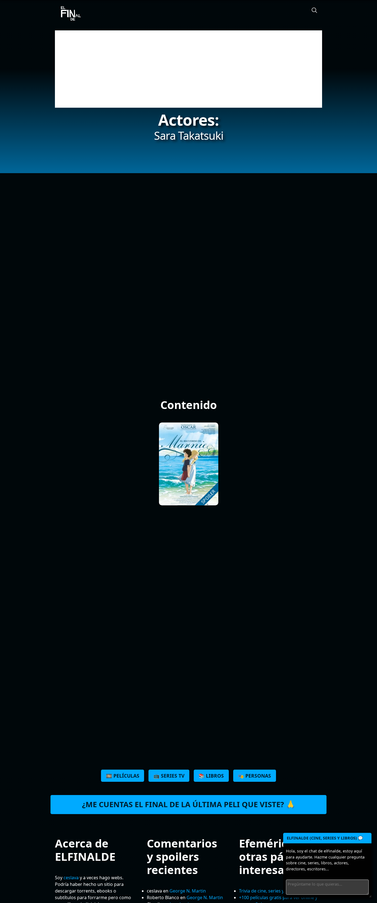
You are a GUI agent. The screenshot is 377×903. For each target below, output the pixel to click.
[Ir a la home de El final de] (69, 14)
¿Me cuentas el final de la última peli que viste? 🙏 (188, 804)
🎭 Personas (254, 775)
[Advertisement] (188, 69)
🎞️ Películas (122, 775)
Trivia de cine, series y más (266, 891)
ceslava (71, 878)
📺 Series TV (168, 775)
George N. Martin (187, 891)
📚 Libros (211, 775)
